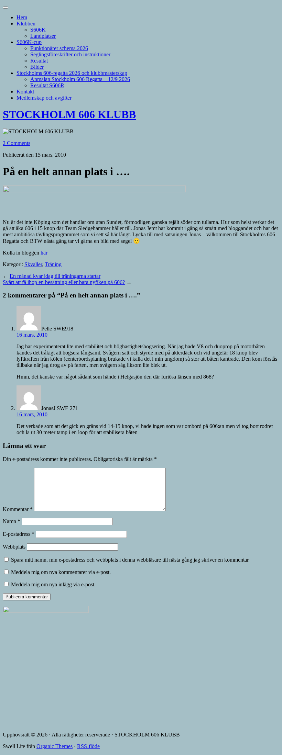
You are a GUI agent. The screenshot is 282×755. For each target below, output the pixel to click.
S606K (38, 30)
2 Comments (16, 143)
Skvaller (33, 264)
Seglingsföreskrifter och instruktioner (70, 54)
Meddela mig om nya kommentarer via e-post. (61, 572)
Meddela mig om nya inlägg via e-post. (53, 584)
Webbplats (14, 547)
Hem (22, 17)
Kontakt (25, 91)
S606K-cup (29, 42)
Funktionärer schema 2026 (59, 48)
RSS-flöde (88, 746)
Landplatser (43, 36)
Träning (53, 264)
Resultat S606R (47, 85)
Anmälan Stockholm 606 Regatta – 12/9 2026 (80, 79)
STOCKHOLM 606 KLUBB (69, 114)
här (44, 253)
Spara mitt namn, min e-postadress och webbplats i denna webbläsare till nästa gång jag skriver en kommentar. (130, 560)
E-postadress (18, 534)
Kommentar (18, 509)
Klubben (26, 23)
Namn (11, 521)
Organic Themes (54, 746)
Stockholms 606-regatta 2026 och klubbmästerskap (72, 73)
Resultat (39, 61)
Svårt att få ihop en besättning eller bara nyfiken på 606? (64, 282)
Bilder (37, 67)
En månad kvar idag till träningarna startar (55, 276)
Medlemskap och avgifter (44, 98)
